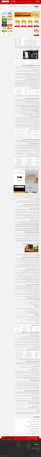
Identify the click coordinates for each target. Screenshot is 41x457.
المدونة (18, 1)
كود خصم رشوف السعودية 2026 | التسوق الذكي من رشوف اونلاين (36, 33)
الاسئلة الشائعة (28, 444)
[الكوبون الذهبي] (37, 1)
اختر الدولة (13, 1)
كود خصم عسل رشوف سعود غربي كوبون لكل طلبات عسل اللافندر (24, 24)
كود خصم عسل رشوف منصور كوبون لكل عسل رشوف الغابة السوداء (18, 24)
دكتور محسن (3, 455)
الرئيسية (31, 1)
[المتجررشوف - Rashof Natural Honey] (36, 7)
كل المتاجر (27, 1)
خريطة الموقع (28, 448)
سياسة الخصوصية (28, 445)
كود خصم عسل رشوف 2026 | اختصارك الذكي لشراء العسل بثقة (30, 24)
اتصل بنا (29, 447)
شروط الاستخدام (28, 446)
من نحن (29, 443)
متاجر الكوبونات (35, 3)
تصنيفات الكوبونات (23, 1)
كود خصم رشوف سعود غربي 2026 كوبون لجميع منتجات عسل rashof (36, 24)
